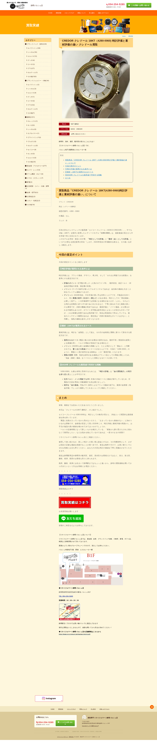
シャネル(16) (32, 52)
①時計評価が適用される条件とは (78, 169)
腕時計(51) (31, 117)
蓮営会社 (71, 736)
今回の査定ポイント (73, 166)
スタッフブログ (69, 13)
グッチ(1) (31, 97)
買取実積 (58, 13)
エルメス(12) (32, 56)
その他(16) (31, 204)
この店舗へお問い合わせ (140, 5)
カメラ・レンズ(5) (33, 170)
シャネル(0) (31, 129)
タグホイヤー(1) (33, 133)
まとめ (67, 178)
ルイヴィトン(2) (33, 84)
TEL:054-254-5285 (66, 596)
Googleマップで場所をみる (90, 726)
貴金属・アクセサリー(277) (37, 166)
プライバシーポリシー (63, 736)
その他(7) (31, 113)
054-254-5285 (46, 722)
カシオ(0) (31, 154)
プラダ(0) (31, 105)
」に (68, 163)
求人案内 (92, 13)
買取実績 (130, 36)
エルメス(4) (31, 93)
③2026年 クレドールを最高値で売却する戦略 (83, 175)
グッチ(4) (31, 60)
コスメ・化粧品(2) (33, 200)
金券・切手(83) (32, 192)
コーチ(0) (31, 101)
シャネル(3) (31, 89)
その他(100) (32, 76)
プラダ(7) (31, 68)
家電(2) (29, 182)
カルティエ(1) (32, 72)
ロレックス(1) (32, 121)
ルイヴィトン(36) (33, 48)
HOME (50, 13)
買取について (82, 13)
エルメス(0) (31, 158)
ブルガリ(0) (31, 141)
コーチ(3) (31, 64)
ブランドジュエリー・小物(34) (38, 80)
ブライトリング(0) (34, 137)
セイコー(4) (31, 149)
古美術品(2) (31, 196)
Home (124, 36)
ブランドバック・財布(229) (37, 44)
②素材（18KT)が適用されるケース (79, 172)
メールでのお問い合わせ (66, 723)
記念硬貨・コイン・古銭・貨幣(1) (37, 187)
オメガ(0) (31, 125)
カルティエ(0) (32, 145)
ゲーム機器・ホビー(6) (35, 174)
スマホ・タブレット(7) (35, 178)
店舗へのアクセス (103, 13)
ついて (73, 163)
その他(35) (31, 162)
